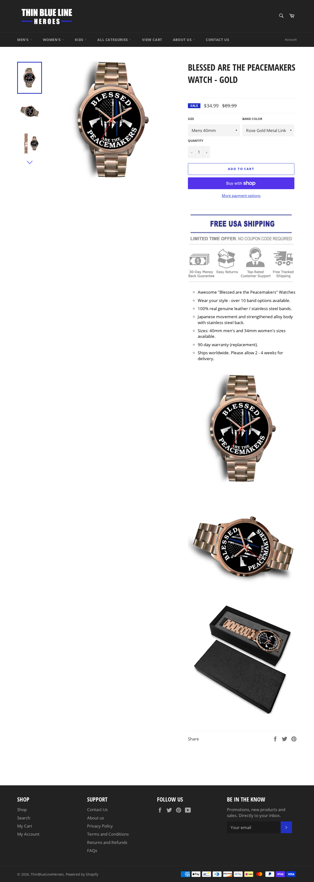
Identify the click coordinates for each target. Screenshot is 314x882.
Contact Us (97, 809)
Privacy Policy (100, 826)
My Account (28, 834)
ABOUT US (183, 39)
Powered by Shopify (82, 874)
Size (191, 119)
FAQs (92, 850)
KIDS (79, 39)
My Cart (24, 826)
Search (23, 818)
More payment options (241, 195)
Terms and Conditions (108, 834)
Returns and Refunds (107, 842)
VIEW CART (152, 39)
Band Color (252, 119)
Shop (22, 809)
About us (95, 818)
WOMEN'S (52, 39)
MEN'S (23, 39)
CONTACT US (217, 39)
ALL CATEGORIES (113, 39)
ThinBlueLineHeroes (47, 874)
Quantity (195, 141)
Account (291, 39)
